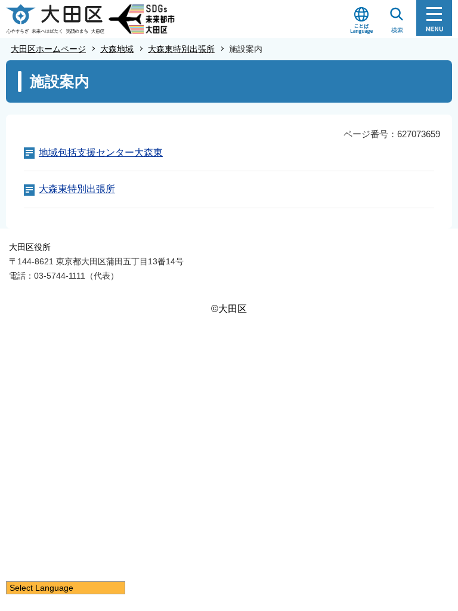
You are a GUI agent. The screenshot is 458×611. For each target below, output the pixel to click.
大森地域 (117, 49)
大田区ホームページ (48, 49)
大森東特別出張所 (181, 49)
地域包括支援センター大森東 (101, 152)
